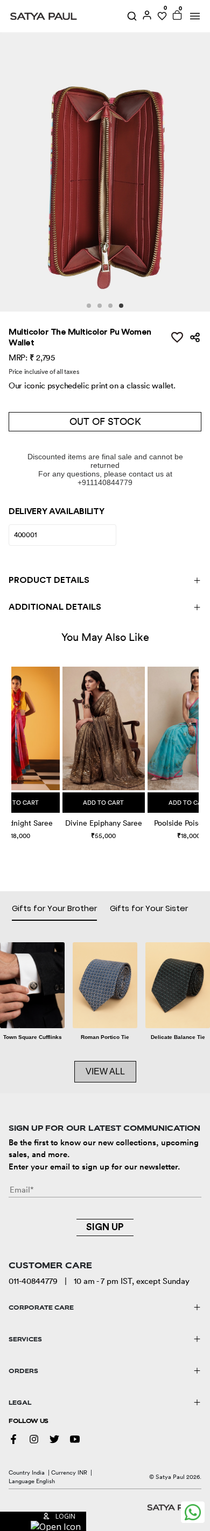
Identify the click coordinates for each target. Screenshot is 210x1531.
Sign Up (105, 1227)
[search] (132, 16)
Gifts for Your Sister (149, 908)
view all (105, 1071)
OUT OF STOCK (105, 421)
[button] (12, 742)
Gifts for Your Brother (54, 908)
